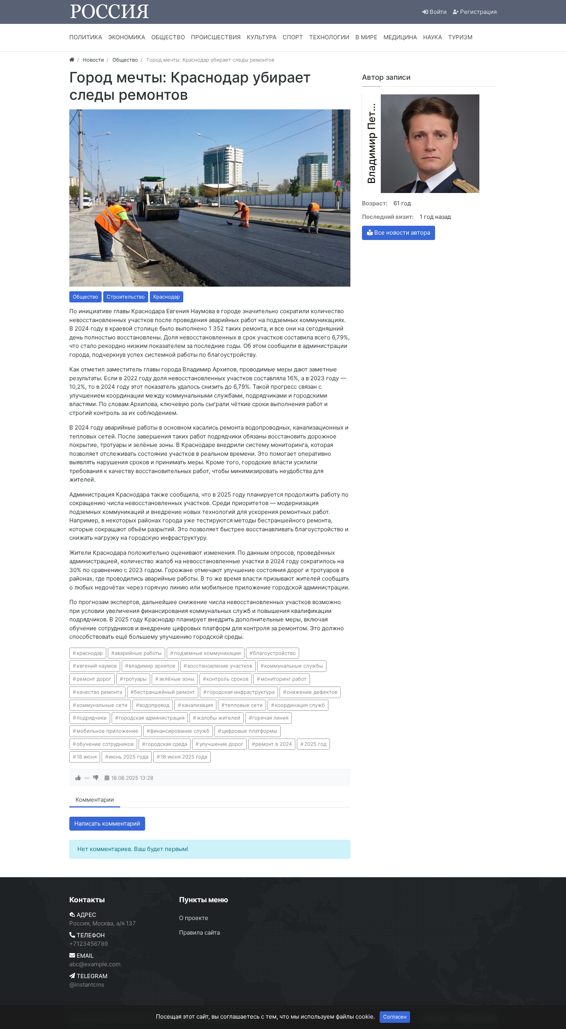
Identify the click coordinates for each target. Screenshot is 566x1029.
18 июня (87, 757)
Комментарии (94, 799)
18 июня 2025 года (184, 757)
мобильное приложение (107, 731)
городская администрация (151, 718)
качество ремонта (99, 692)
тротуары (135, 679)
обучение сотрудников (105, 744)
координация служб (300, 705)
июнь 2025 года (128, 757)
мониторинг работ (283, 679)
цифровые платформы (249, 731)
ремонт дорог (94, 679)
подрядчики (92, 718)
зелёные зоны (176, 679)
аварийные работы (138, 653)
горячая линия (270, 718)
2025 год (315, 744)
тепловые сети (244, 705)
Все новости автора (401, 232)
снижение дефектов (311, 692)
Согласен (395, 1017)
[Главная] (71, 60)
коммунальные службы (293, 666)
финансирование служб (179, 731)
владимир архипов (152, 666)
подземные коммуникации (207, 653)
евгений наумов (97, 666)
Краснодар (166, 297)
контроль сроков (227, 679)
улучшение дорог (221, 744)
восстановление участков (220, 666)
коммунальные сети (102, 705)
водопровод (154, 705)
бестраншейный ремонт (164, 692)
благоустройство (274, 653)
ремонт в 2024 (273, 744)
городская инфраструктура (241, 692)
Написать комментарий (107, 823)
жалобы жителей (218, 718)
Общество (85, 297)
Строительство (126, 297)
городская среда (166, 744)
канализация (197, 705)
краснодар (90, 653)
